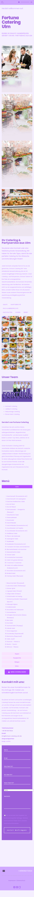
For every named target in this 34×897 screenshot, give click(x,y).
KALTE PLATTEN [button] (7, 312)
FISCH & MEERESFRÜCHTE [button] (10, 308)
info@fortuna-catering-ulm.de (12, 736)
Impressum (12, 880)
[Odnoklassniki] (17, 887)
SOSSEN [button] (17, 312)
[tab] (17, 486)
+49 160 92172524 (7, 731)
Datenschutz (21, 880)
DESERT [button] (26, 312)
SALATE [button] (5, 304)
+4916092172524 (25, 871)
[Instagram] (14, 887)
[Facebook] (20, 887)
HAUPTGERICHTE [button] (16, 304)
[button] (4, 871)
